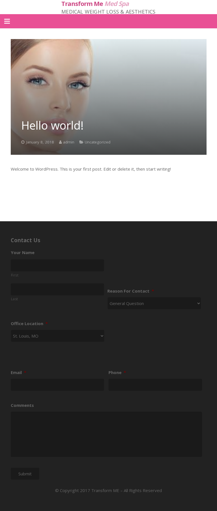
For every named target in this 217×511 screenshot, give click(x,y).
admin (68, 142)
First (15, 275)
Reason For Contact (130, 291)
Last (14, 299)
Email (18, 372)
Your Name (22, 252)
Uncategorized (97, 142)
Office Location (29, 323)
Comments (22, 405)
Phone (117, 372)
